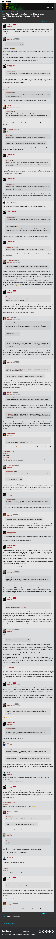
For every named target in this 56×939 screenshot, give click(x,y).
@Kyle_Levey (6, 459)
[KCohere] (4, 107)
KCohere (9, 105)
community (26, 931)
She (4, 717)
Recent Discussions (9, 923)
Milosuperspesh (11, 433)
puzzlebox (9, 392)
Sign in (3, 916)
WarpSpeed (10, 834)
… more (20, 74)
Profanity (9, 211)
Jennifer (9, 317)
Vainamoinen (10, 38)
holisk (9, 87)
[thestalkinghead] (4, 202)
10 (51, 21)
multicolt (11, 667)
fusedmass (9, 24)
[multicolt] (5, 666)
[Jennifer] (4, 318)
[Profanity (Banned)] (4, 212)
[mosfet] (4, 744)
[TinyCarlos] (4, 774)
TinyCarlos (10, 773)
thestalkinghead (11, 202)
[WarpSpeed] (4, 835)
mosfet (8, 743)
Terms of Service (25, 934)
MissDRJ (11, 869)
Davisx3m (12, 451)
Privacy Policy (32, 934)
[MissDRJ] (5, 868)
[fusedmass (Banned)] (4, 26)
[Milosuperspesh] (4, 434)
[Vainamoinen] (4, 39)
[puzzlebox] (4, 393)
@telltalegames (6, 457)
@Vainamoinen (9, 397)
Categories (49, 7)
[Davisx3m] (6, 451)
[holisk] (5, 87)
